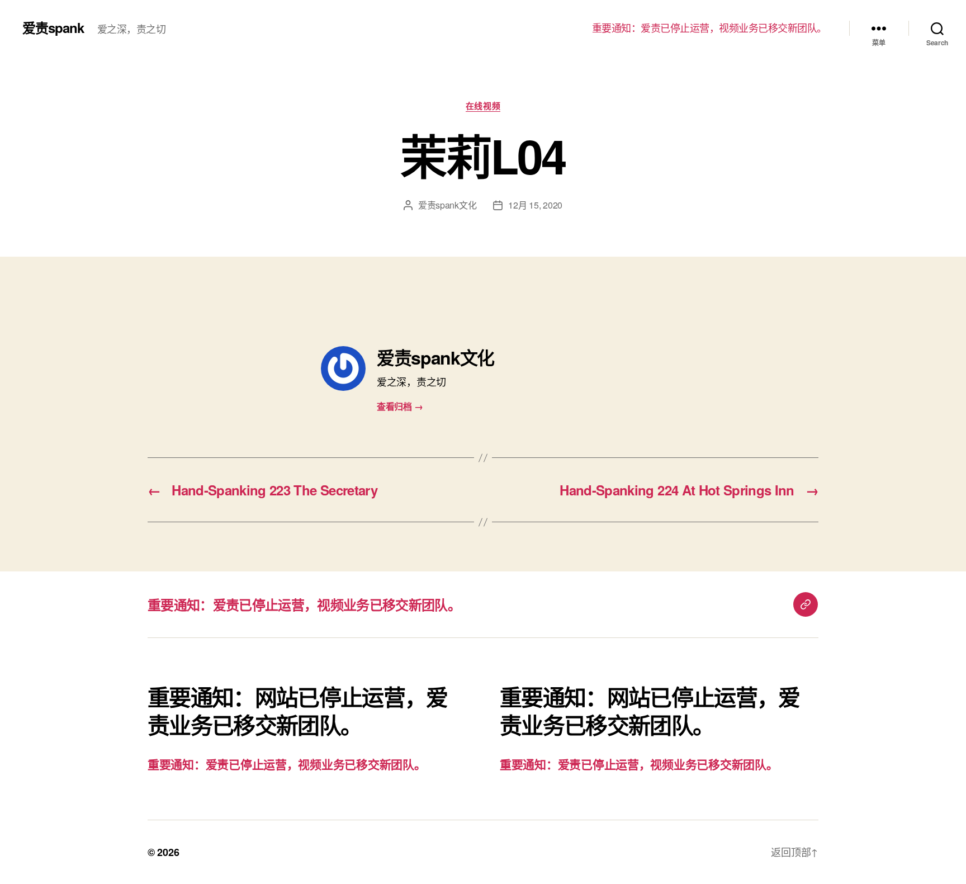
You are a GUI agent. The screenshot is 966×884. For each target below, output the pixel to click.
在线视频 (483, 106)
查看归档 (400, 406)
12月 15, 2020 (535, 204)
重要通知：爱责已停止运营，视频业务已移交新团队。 (709, 28)
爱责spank (53, 27)
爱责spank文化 (447, 204)
